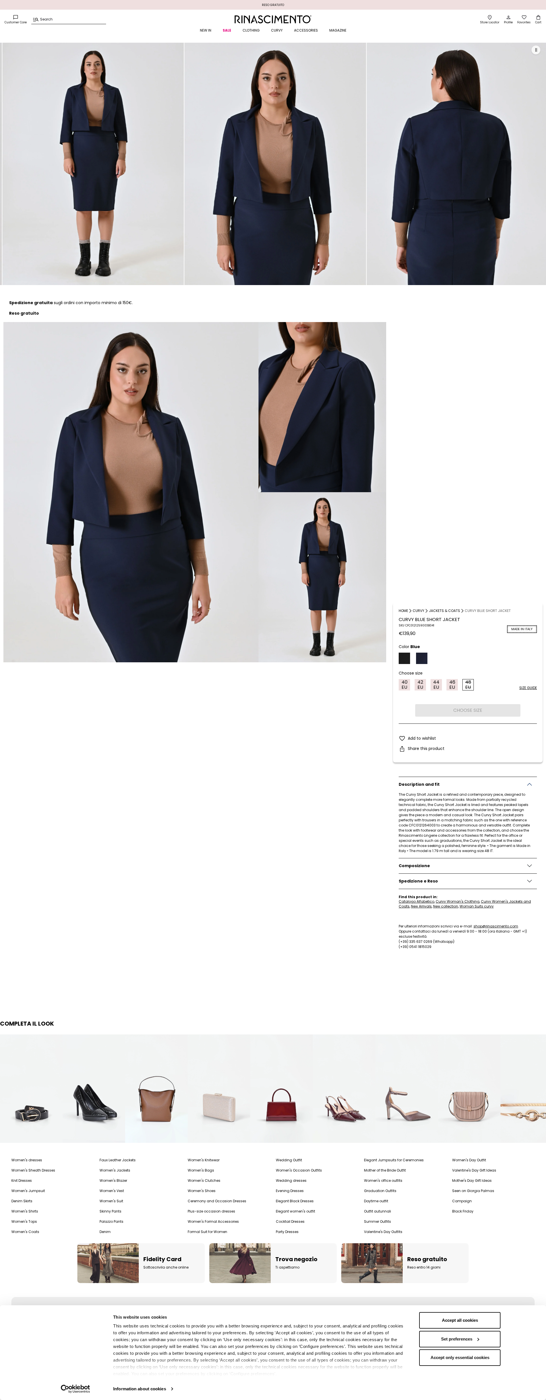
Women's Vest (112, 1190)
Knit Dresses (21, 1180)
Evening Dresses (290, 1190)
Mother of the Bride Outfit (385, 1170)
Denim (105, 1231)
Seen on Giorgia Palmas (473, 1190)
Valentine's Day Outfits (383, 1231)
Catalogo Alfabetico (416, 901)
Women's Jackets (115, 1170)
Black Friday (462, 1211)
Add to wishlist (422, 738)
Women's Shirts (24, 1211)
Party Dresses (287, 1231)
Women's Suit (111, 1201)
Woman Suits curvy (477, 906)
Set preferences (456, 1339)
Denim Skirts (21, 1201)
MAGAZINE (337, 30)
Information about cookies (139, 1388)
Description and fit (419, 784)
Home (403, 610)
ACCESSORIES (306, 30)
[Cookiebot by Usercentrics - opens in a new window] (75, 1389)
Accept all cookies (460, 1320)
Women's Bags (201, 1170)
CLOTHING (251, 30)
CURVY (277, 30)
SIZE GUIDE (528, 687)
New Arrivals (421, 906)
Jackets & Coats (444, 610)
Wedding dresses (291, 1180)
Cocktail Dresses (290, 1221)
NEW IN (205, 30)
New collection (445, 906)
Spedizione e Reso (418, 881)
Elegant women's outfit (295, 1211)
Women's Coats (25, 1231)
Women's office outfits (383, 1180)
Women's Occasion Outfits (299, 1170)
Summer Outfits (377, 1221)
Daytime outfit (376, 1201)
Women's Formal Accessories (213, 1221)
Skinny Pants (110, 1211)
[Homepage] (273, 19)
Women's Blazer (113, 1180)
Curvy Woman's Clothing (457, 901)
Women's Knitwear (204, 1160)
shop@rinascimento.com (495, 926)
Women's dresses (26, 1160)
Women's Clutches (204, 1180)
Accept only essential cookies (460, 1357)
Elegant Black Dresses (295, 1201)
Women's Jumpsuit (28, 1190)
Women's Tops (24, 1221)
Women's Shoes (202, 1190)
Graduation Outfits (380, 1190)
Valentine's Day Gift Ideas (474, 1170)
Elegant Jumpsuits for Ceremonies (394, 1160)
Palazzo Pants (111, 1221)
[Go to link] (38, 1088)
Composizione (414, 866)
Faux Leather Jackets (118, 1160)
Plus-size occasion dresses (211, 1211)
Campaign (462, 1201)
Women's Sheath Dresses (33, 1170)
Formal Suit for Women (207, 1231)
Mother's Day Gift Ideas (472, 1180)
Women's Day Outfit (469, 1160)
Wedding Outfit (289, 1160)
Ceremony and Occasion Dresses (217, 1201)
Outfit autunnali (377, 1211)
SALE (227, 30)
